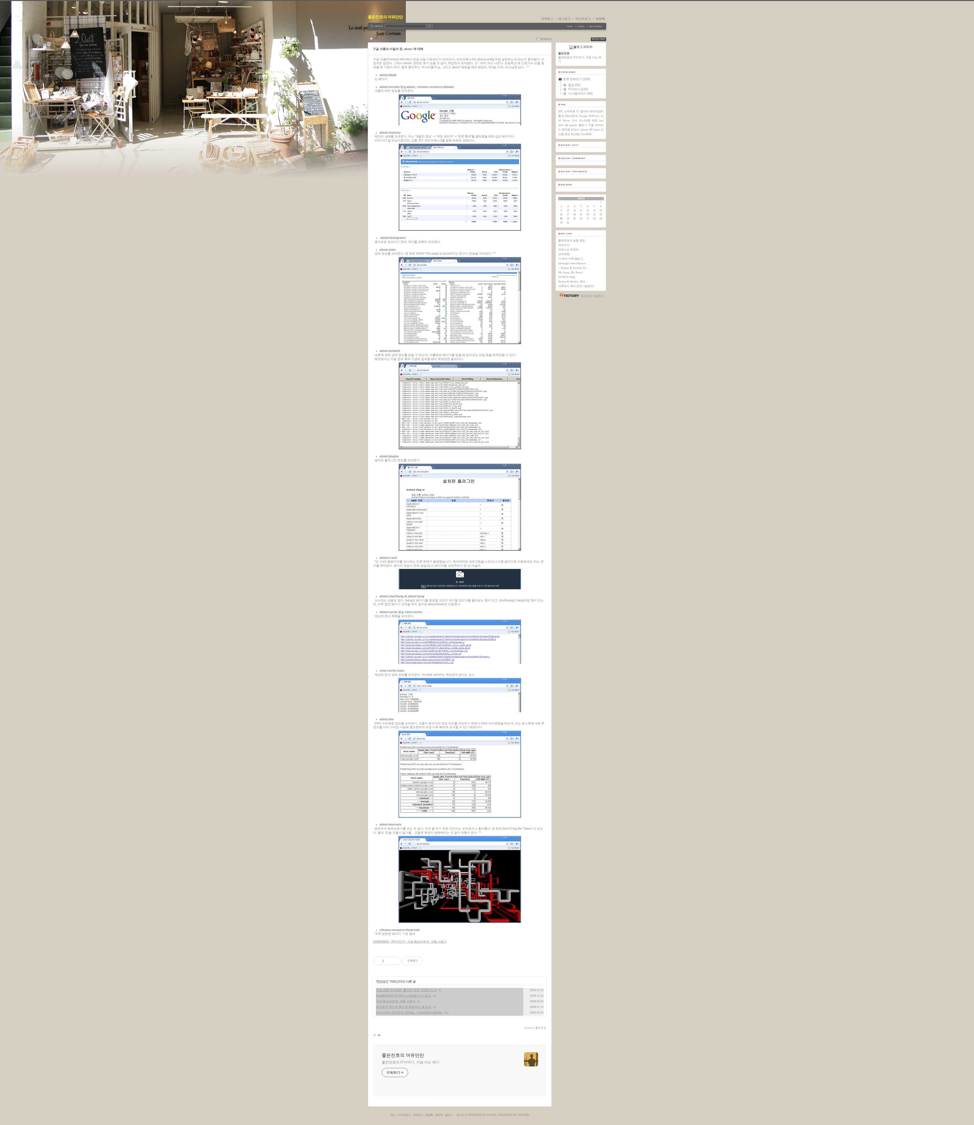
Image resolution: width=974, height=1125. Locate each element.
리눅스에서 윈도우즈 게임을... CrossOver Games (409, 1012)
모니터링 (584, 120)
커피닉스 (594, 115)
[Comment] (378, 1035)
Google (583, 115)
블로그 (583, 125)
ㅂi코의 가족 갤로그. (571, 258)
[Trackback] (374, 1035)
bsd (601, 120)
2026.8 (581, 198)
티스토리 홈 (568, 295)
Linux (596, 129)
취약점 (566, 129)
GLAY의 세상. (567, 276)
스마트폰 (569, 111)
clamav (584, 129)
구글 (591, 125)
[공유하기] (389, 961)
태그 (392, 1114)
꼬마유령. (564, 254)
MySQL (575, 134)
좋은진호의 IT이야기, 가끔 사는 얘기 (410, 1062)
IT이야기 (546, 39)
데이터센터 (596, 111)
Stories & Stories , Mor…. (573, 281)
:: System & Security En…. (574, 267)
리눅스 (575, 129)
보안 (567, 134)
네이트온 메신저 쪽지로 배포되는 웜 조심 (403, 1007)
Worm (566, 120)
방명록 (600, 19)
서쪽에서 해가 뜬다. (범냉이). (576, 286)
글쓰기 (449, 1114)
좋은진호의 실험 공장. (572, 240)
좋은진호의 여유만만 (385, 17)
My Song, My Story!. (571, 272)
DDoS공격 (571, 115)
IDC (560, 111)
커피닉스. (564, 244)
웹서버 (584, 111)
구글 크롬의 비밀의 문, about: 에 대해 (398, 49)
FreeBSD (586, 134)
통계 (561, 115)
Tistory (523, 1114)
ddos (561, 125)
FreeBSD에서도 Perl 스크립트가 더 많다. (403, 995)
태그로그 (564, 19)
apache (573, 125)
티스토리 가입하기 (592, 295)
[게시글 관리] (395, 961)
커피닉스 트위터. (568, 249)
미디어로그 (583, 19)
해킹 (595, 120)
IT (577, 111)
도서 (574, 120)
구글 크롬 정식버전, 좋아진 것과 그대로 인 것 (406, 990)
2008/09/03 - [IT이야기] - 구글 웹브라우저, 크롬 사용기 (410, 941)
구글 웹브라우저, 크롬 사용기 (395, 1001)
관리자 (439, 1114)
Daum (491, 1114)
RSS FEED (602, 39)
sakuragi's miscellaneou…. (573, 263)
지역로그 (547, 19)
